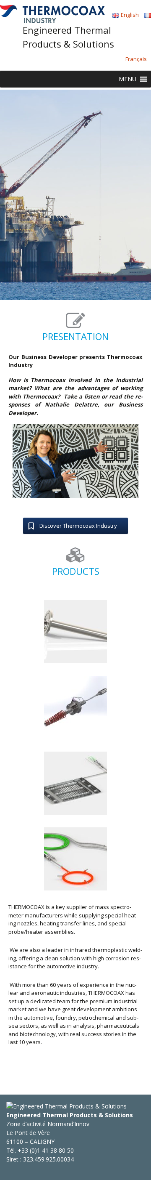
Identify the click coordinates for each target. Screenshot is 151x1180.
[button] (127, 79)
